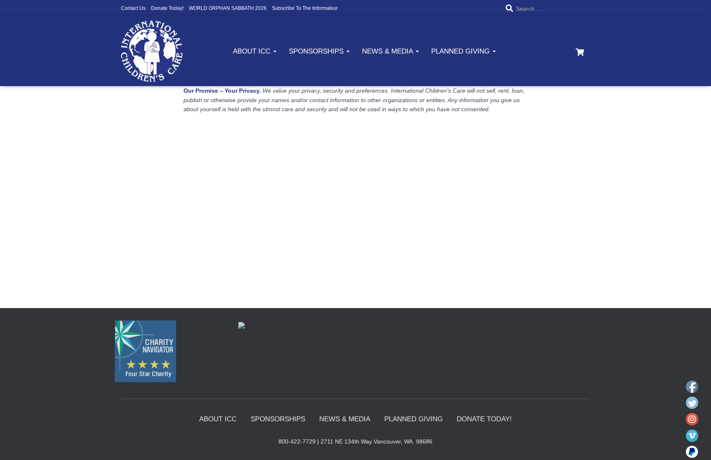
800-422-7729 (297, 441)
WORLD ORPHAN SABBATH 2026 (228, 8)
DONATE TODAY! (535, 51)
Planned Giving (461, 51)
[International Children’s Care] (152, 51)
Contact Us (133, 8)
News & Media (388, 51)
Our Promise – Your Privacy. (222, 90)
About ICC (252, 51)
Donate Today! (167, 8)
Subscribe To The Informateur (305, 8)
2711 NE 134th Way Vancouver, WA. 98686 (376, 441)
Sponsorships (317, 51)
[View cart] (579, 51)
